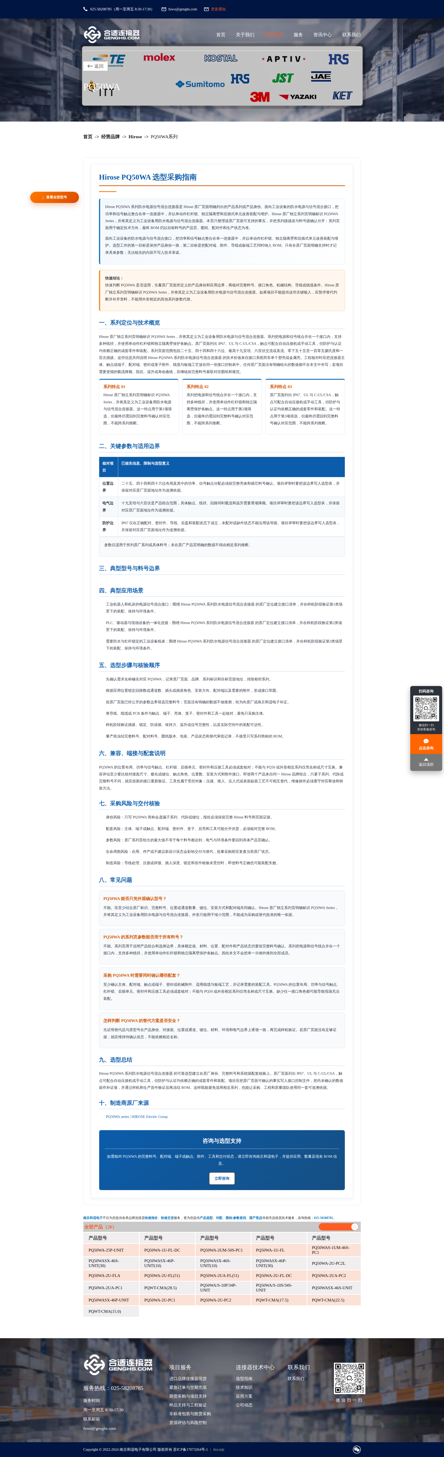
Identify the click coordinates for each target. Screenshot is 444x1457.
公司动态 (244, 1405)
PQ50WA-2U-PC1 (159, 1300)
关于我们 (245, 34)
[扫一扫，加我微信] (356, 1449)
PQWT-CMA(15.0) (105, 1311)
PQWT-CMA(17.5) (272, 1300)
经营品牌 (274, 34)
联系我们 (351, 34)
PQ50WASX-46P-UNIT (109, 1300)
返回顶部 (426, 765)
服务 (298, 34)
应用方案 (244, 1396)
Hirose (135, 136)
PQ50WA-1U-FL (270, 1250)
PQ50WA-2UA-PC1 (106, 1288)
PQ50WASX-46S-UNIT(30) (104, 1263)
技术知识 (244, 1387)
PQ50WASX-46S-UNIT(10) (215, 1263)
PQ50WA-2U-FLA (104, 1275)
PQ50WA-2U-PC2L (328, 1263)
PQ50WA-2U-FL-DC (274, 1275)
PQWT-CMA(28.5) (160, 1288)
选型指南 (244, 1378)
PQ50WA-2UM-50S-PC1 (221, 1250)
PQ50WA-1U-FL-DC (162, 1250)
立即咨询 (222, 1178)
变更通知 (218, 9)
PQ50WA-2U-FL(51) (162, 1275)
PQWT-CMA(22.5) (328, 1300)
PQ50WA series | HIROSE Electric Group (137, 1117)
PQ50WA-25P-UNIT (106, 1250)
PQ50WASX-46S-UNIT (332, 1288)
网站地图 (218, 1449)
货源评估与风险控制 (188, 1422)
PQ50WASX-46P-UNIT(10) (159, 1263)
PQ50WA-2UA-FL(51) (219, 1275)
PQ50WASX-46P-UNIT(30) (271, 1263)
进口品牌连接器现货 (188, 1378)
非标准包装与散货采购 (190, 1413)
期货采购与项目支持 (188, 1396)
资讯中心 (322, 34)
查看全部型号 (56, 197)
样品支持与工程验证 (188, 1405)
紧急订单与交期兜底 (188, 1387)
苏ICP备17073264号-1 (190, 1449)
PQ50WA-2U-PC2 (215, 1300)
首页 (220, 34)
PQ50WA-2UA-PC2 (329, 1275)
